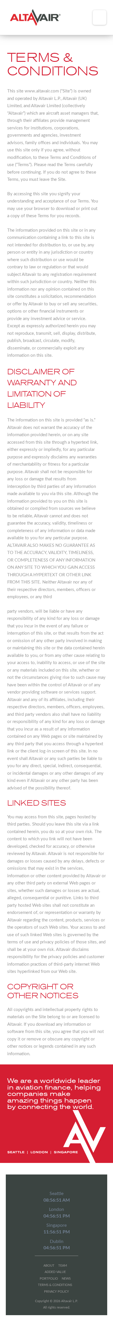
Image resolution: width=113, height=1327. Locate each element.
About (48, 1265)
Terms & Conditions (55, 1285)
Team (62, 1265)
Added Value (55, 1272)
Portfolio (49, 1278)
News (66, 1278)
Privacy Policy (56, 1291)
